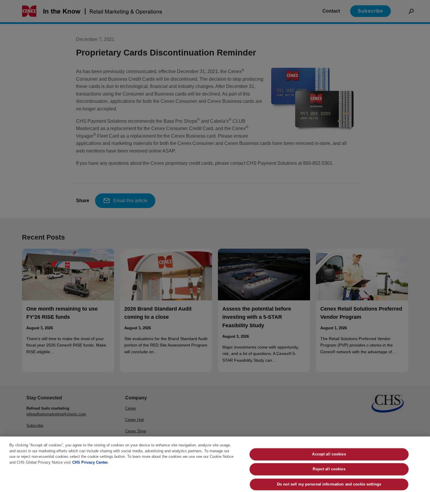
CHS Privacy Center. (90, 462)
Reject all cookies (329, 469)
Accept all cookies (329, 454)
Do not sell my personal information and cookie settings (329, 484)
